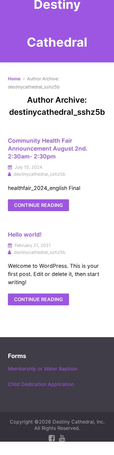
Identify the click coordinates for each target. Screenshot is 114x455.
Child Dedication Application (41, 384)
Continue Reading (38, 205)
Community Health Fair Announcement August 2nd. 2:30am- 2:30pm (48, 148)
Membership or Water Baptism (43, 369)
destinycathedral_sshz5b (39, 174)
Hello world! (25, 234)
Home (14, 78)
